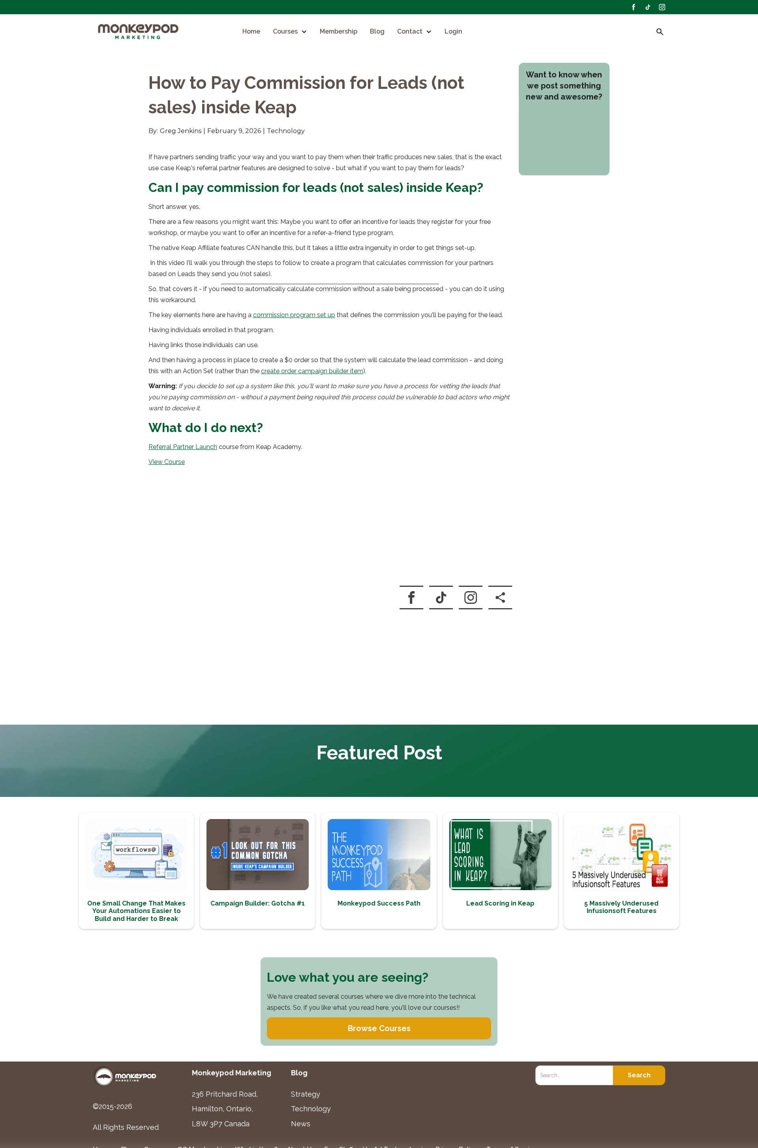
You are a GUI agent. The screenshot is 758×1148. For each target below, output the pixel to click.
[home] (139, 32)
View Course (166, 462)
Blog (377, 31)
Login (453, 31)
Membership (338, 31)
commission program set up (294, 315)
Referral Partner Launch (182, 447)
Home (251, 31)
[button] (290, 31)
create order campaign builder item (312, 371)
